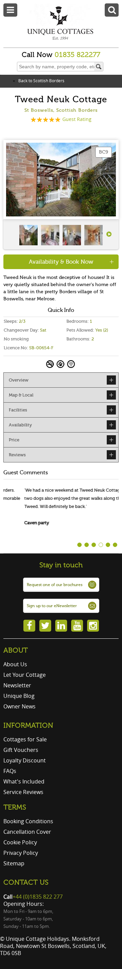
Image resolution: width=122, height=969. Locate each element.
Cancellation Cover (27, 831)
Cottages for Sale (25, 739)
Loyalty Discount (24, 760)
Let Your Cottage (24, 675)
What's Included (23, 781)
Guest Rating (77, 119)
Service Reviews (23, 792)
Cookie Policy (20, 842)
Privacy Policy (20, 853)
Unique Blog (19, 696)
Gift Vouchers (20, 750)
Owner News (19, 706)
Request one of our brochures (54, 584)
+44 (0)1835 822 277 (38, 896)
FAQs (9, 771)
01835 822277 (77, 55)
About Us (15, 664)
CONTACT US (25, 882)
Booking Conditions (28, 821)
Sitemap (13, 863)
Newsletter (17, 685)
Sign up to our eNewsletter (52, 605)
